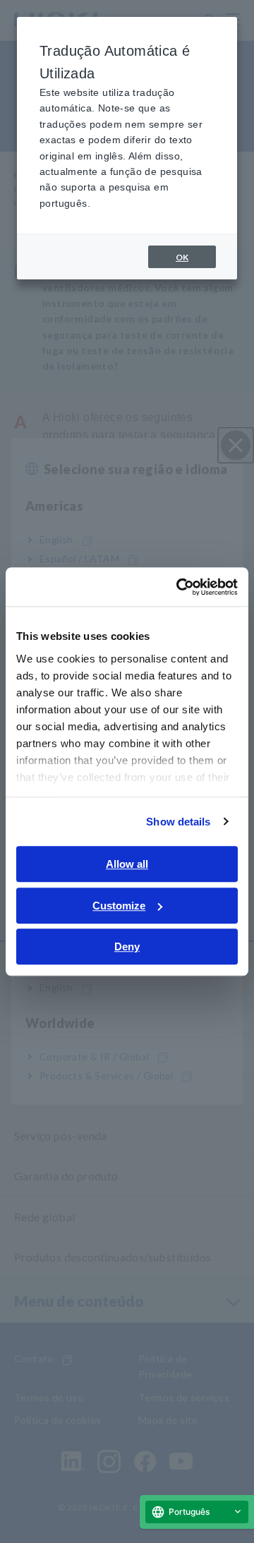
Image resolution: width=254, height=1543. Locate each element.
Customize (118, 906)
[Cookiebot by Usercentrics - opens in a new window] (179, 587)
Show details (178, 822)
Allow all (127, 864)
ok (182, 257)
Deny (127, 946)
